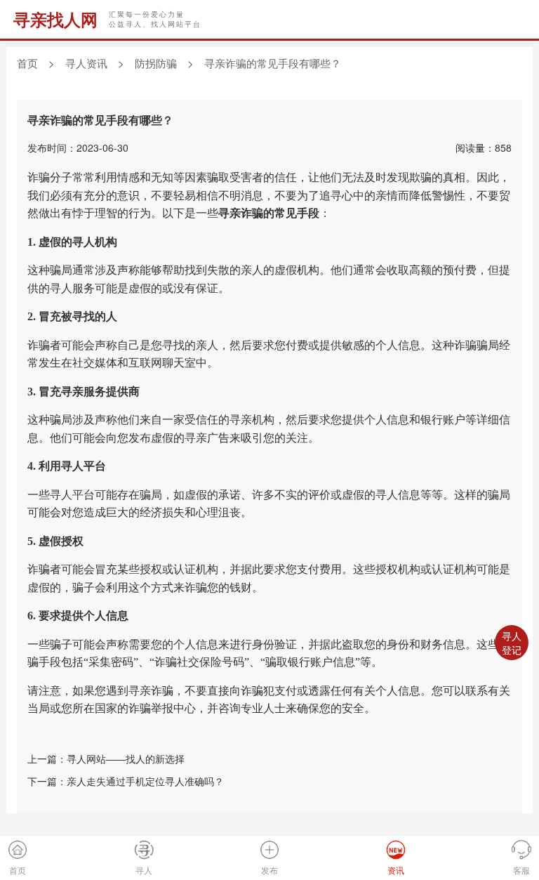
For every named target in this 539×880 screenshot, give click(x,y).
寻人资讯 (86, 62)
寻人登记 (511, 643)
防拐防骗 (156, 62)
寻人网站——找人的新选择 (126, 758)
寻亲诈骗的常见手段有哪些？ (272, 62)
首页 (27, 62)
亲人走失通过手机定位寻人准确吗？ (145, 781)
